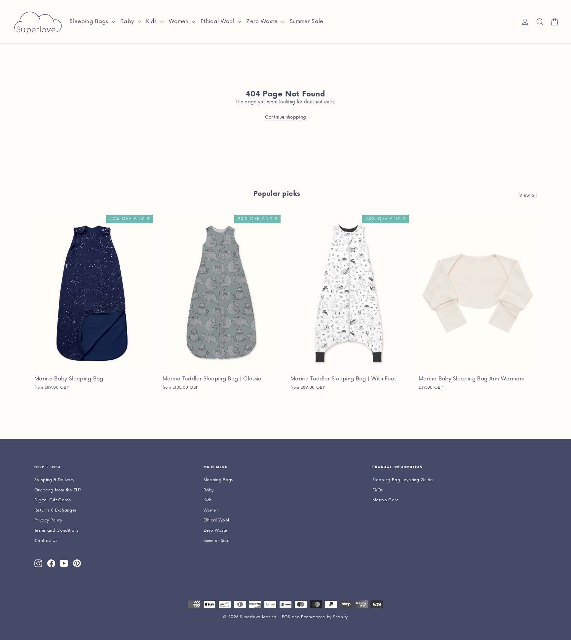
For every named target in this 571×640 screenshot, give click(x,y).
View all (528, 195)
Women (179, 21)
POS (286, 617)
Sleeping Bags (90, 21)
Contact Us (45, 540)
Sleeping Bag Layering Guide (402, 480)
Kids (152, 21)
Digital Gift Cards (52, 500)
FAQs (377, 490)
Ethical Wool (218, 21)
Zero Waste (263, 21)
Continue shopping (285, 117)
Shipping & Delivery (54, 480)
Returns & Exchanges (55, 510)
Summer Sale (307, 21)
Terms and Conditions (56, 530)
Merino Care (385, 500)
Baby (128, 21)
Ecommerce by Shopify (324, 617)
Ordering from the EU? (58, 490)
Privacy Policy (48, 520)
